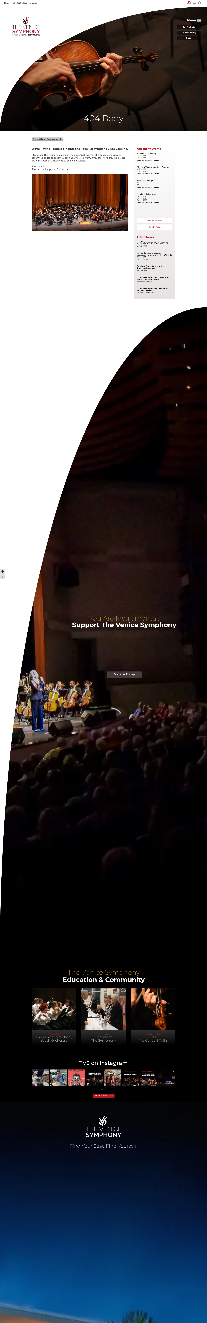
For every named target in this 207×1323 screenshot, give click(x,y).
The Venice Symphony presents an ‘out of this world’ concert (153, 278)
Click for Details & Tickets (148, 160)
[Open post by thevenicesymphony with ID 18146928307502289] (166, 1077)
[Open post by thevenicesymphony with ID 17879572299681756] (112, 1077)
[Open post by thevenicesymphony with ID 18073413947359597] (130, 1077)
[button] (33, 1077)
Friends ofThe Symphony (103, 1038)
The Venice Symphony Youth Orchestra (54, 1038)
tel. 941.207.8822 (19, 3)
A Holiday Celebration (146, 194)
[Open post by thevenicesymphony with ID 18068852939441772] (148, 1077)
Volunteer (103, 1034)
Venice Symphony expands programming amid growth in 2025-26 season (154, 255)
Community (153, 1034)
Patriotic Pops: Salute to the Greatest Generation (150, 267)
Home (6, 3)
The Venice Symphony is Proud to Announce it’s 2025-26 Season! (152, 243)
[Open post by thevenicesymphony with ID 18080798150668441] (58, 1077)
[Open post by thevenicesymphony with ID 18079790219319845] (76, 1077)
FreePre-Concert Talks (153, 1038)
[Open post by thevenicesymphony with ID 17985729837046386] (40, 1077)
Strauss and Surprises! (147, 180)
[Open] (194, 20)
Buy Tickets (189, 27)
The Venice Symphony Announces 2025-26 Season (152, 289)
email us (33, 3)
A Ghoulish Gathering (146, 153)
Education (54, 1034)
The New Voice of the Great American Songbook (153, 168)
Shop (188, 38)
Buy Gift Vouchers (154, 220)
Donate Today (188, 32)
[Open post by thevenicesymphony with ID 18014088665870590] (94, 1077)
